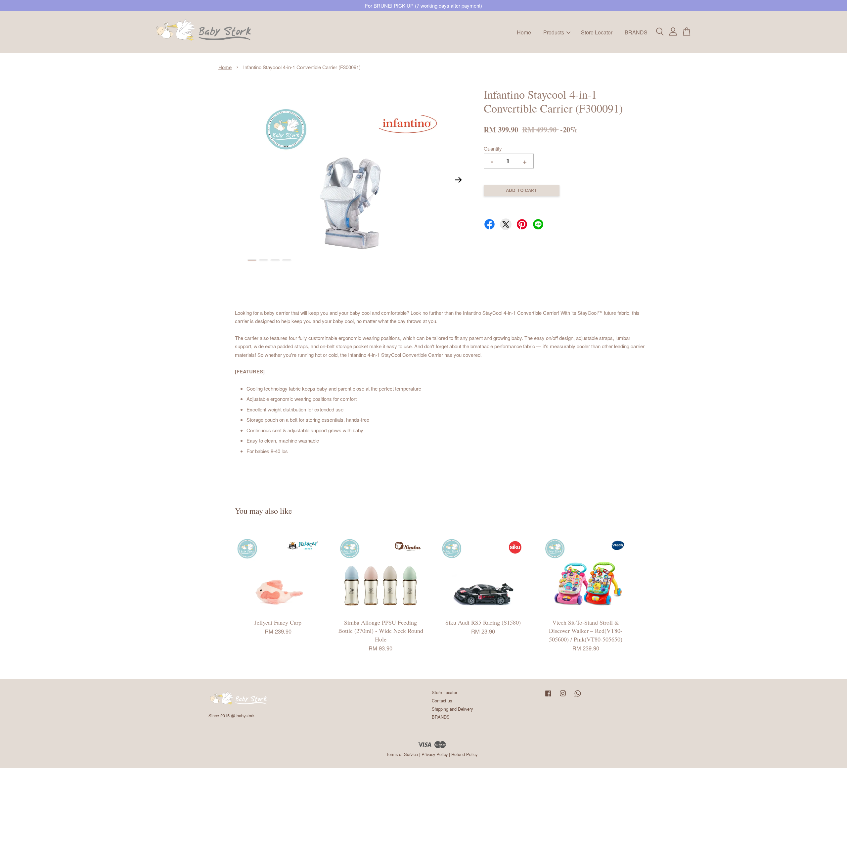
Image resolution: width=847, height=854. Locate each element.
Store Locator (596, 32)
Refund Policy (464, 754)
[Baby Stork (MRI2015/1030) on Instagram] (562, 696)
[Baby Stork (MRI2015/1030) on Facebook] (548, 696)
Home (524, 32)
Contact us (442, 700)
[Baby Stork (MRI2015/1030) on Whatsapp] (577, 696)
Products (553, 32)
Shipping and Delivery (452, 709)
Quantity (493, 148)
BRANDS (636, 32)
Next (458, 180)
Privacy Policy (435, 754)
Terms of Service (402, 754)
